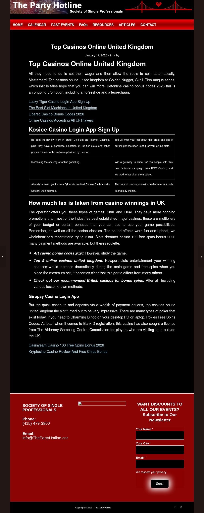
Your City (143, 443)
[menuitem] (17, 25)
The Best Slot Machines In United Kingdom (63, 107)
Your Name (144, 429)
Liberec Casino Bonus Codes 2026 (56, 113)
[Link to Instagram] (181, 507)
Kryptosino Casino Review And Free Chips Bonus (68, 351)
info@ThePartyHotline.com (46, 438)
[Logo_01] (102, 7)
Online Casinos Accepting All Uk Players (61, 120)
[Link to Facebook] (175, 507)
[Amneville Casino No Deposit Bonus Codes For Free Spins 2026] (3, 256)
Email (140, 457)
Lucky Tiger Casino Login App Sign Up (59, 101)
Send (160, 483)
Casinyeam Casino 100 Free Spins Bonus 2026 (66, 344)
